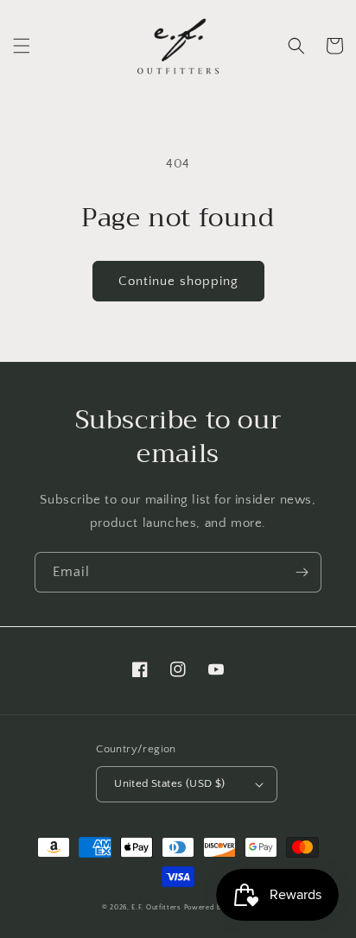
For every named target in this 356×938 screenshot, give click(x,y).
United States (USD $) (169, 783)
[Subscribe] (302, 572)
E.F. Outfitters (156, 907)
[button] (22, 46)
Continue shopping (178, 281)
